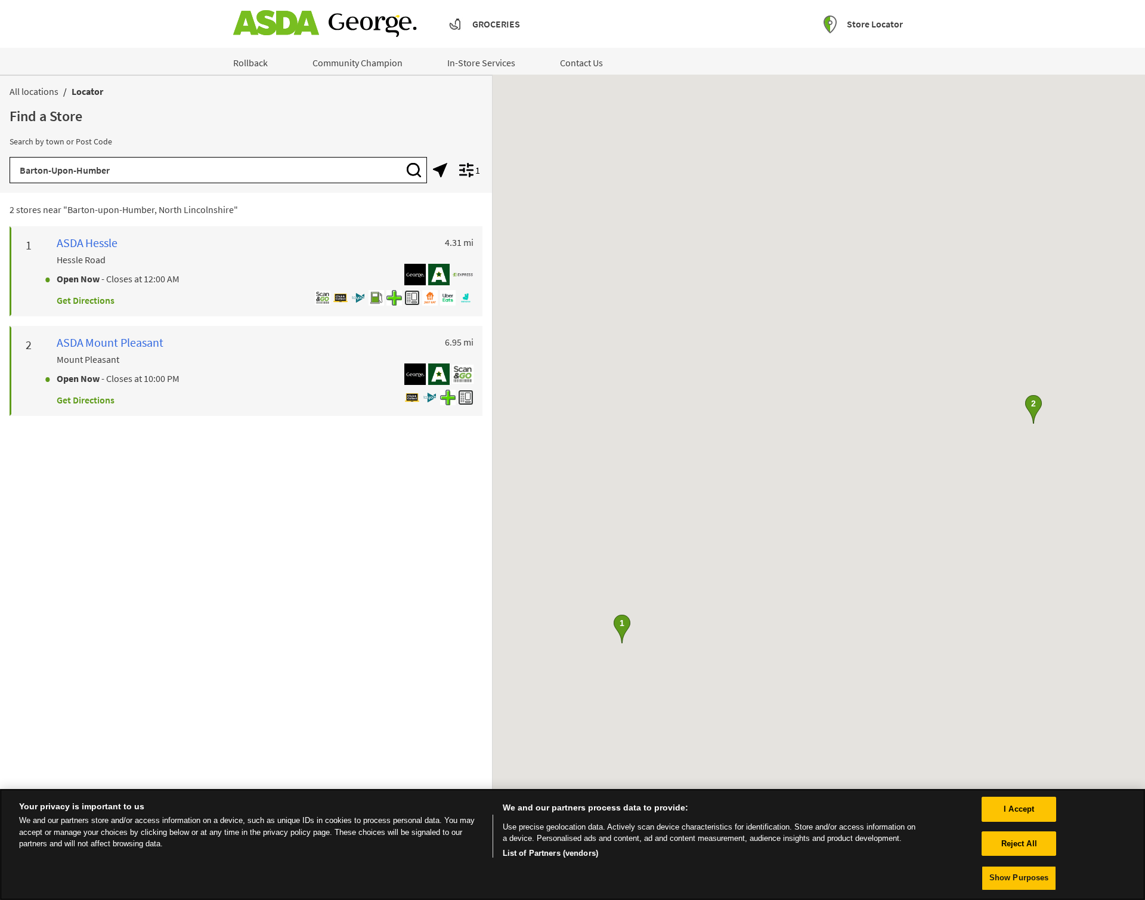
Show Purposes (1019, 877)
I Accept (1019, 809)
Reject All (1019, 843)
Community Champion (357, 63)
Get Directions (85, 300)
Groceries (496, 24)
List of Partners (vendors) (550, 853)
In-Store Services (481, 63)
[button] (622, 629)
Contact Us (581, 63)
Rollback (250, 63)
